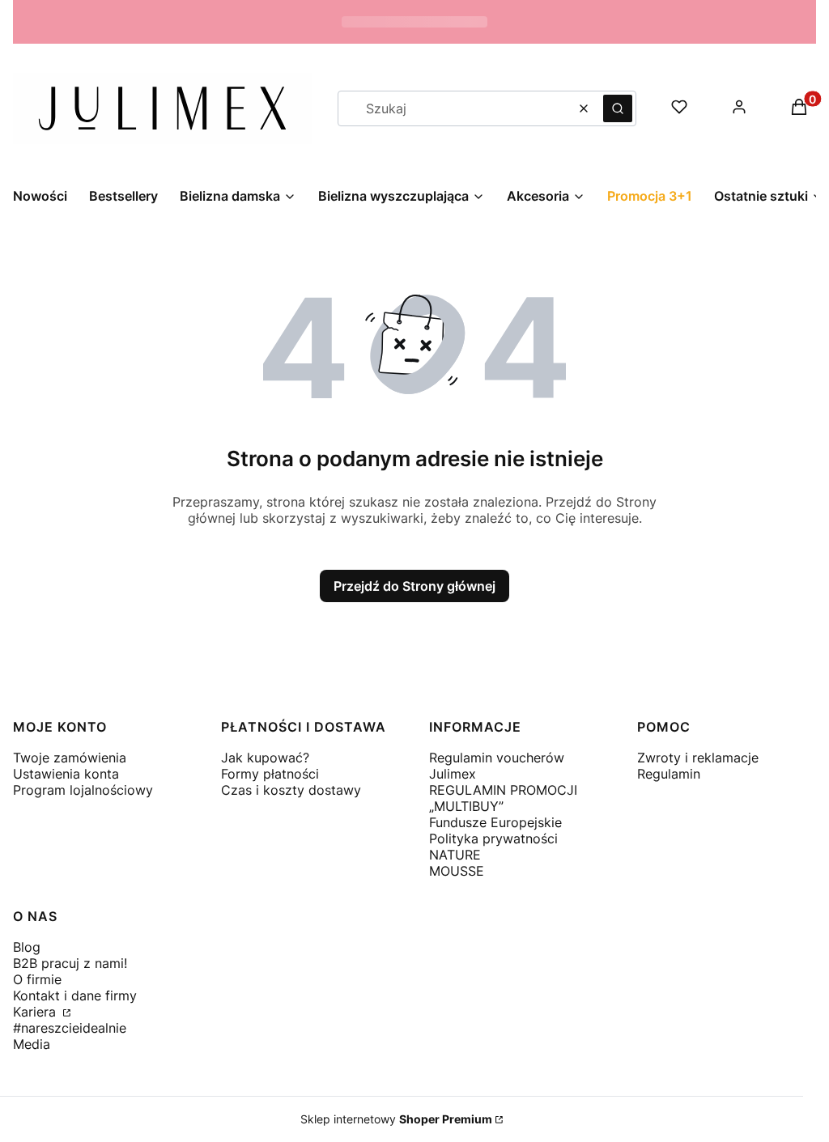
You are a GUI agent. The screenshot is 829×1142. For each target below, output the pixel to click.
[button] (617, 108)
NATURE (455, 855)
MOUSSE (456, 871)
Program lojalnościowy (83, 790)
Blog (26, 947)
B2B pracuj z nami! (70, 963)
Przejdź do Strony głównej (414, 586)
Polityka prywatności (493, 838)
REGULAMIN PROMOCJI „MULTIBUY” (503, 798)
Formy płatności (270, 774)
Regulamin (668, 774)
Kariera (36, 1012)
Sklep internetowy (396, 1119)
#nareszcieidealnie (69, 1028)
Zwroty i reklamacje (698, 757)
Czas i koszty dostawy (291, 790)
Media (31, 1044)
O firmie (37, 979)
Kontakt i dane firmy (75, 995)
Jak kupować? (265, 757)
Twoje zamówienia (69, 757)
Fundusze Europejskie (495, 822)
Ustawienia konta (66, 774)
